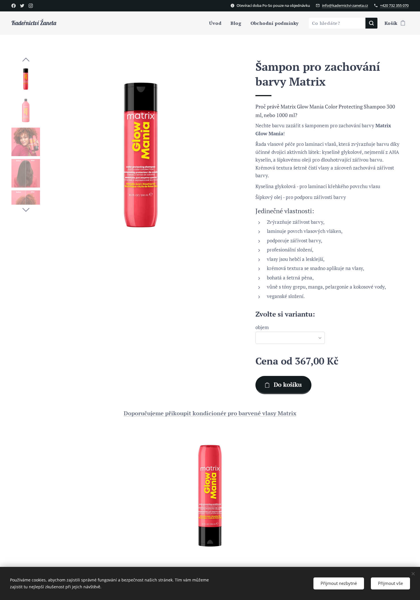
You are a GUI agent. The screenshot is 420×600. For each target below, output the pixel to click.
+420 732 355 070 (394, 5)
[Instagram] (30, 6)
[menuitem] (217, 23)
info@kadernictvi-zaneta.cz (345, 5)
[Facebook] (13, 6)
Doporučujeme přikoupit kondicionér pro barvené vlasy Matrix (210, 413)
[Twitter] (22, 6)
